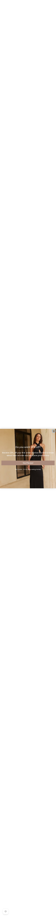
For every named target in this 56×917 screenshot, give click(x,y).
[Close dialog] (53, 431)
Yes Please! (28, 463)
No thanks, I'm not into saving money (28, 469)
